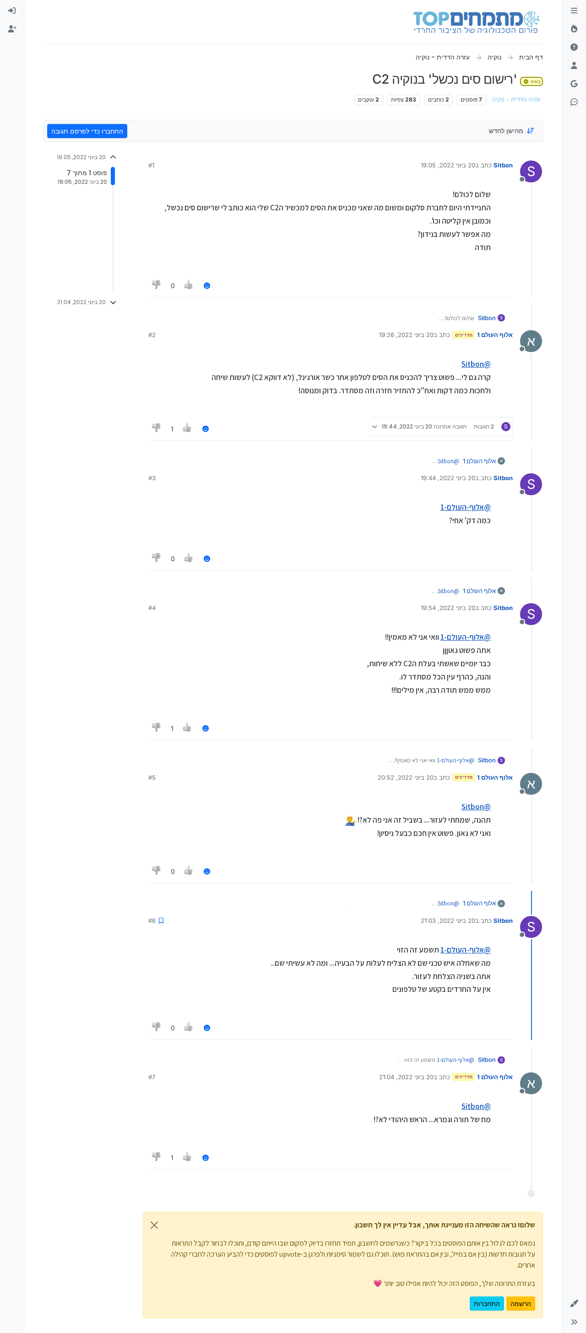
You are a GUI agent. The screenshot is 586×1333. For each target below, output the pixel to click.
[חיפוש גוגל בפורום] (574, 84)
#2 (152, 334)
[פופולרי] (574, 29)
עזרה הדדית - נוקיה (516, 99)
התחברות (487, 1303)
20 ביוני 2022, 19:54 (448, 607)
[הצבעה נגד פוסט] (156, 286)
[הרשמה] (12, 29)
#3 (152, 478)
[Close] (154, 1225)
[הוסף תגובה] (207, 285)
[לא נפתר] (574, 47)
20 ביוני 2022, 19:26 (406, 334)
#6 (152, 920)
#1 (151, 165)
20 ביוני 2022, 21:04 (406, 1077)
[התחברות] (12, 11)
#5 (152, 777)
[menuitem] (12, 11)
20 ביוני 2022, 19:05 (448, 165)
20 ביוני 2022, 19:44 (448, 478)
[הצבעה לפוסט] (189, 286)
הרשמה (520, 1303)
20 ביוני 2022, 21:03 (448, 920)
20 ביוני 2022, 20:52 (406, 777)
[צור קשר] (574, 102)
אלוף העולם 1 (495, 334)
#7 (151, 1077)
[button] (574, 1303)
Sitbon (503, 165)
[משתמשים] (574, 66)
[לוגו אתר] (476, 22)
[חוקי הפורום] (574, 11)
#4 (152, 607)
